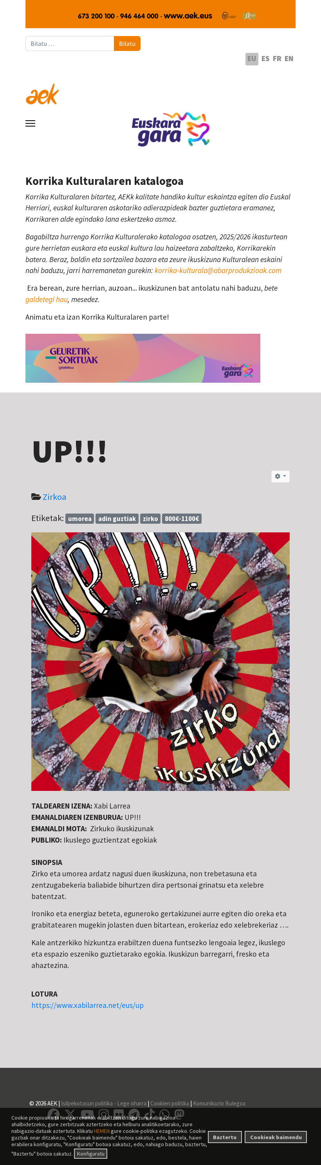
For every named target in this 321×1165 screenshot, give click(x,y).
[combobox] (69, 43)
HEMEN (102, 1130)
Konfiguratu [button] (91, 1153)
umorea (80, 518)
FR (277, 58)
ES (265, 58)
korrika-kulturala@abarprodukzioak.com (218, 270)
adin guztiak (117, 518)
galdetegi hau (46, 299)
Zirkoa (55, 496)
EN (289, 58)
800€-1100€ (182, 518)
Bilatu (127, 43)
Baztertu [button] (224, 1137)
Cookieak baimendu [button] (276, 1137)
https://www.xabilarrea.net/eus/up (87, 1005)
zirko (150, 518)
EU (251, 58)
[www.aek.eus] (160, 89)
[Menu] (30, 123)
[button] (280, 476)
